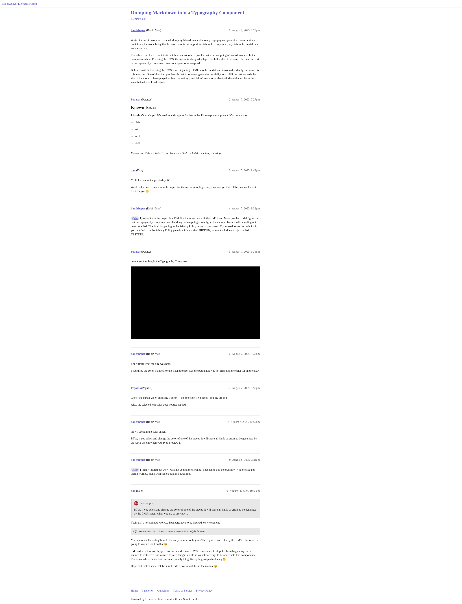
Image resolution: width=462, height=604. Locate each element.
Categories (147, 590)
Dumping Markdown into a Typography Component (187, 12)
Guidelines (163, 590)
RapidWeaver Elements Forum (19, 3)
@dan (135, 218)
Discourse (151, 599)
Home (134, 590)
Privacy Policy (204, 590)
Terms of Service (182, 590)
